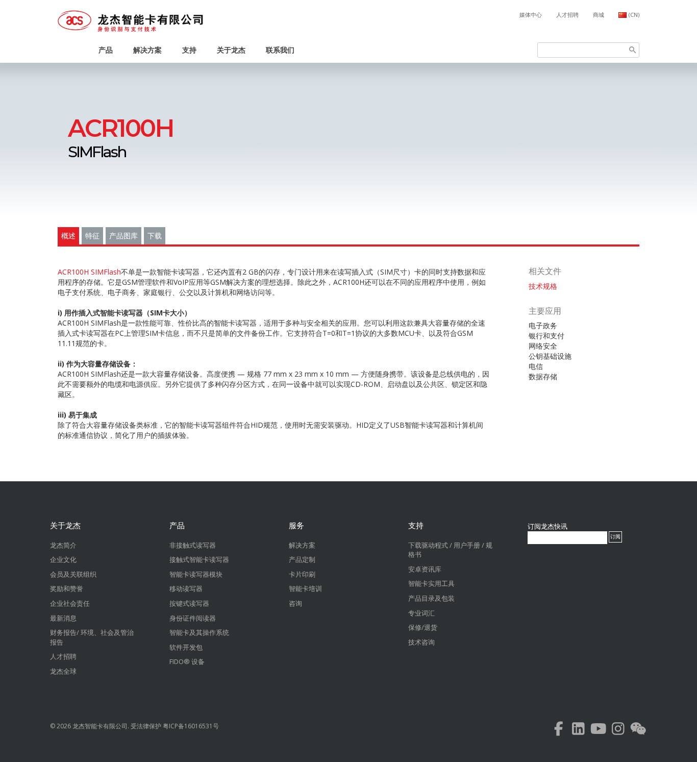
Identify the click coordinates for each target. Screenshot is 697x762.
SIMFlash (120, 139)
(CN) (634, 14)
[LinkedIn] (578, 731)
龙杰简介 (63, 545)
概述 (68, 235)
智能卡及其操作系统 (199, 632)
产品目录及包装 (431, 598)
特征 (92, 235)
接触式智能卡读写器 (199, 559)
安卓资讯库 (424, 569)
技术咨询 (421, 642)
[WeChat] (638, 731)
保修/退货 (422, 627)
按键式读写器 (189, 603)
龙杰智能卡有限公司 (100, 726)
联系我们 (280, 50)
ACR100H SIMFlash (89, 272)
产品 (105, 50)
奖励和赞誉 (66, 588)
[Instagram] (618, 731)
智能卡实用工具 (431, 583)
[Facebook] (558, 731)
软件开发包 (186, 647)
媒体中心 (530, 14)
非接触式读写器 (192, 545)
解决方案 (147, 50)
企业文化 (63, 559)
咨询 (295, 603)
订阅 (615, 536)
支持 (189, 50)
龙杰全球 (63, 671)
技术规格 (543, 286)
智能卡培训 (305, 588)
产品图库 (123, 235)
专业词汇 (421, 613)
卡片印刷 (302, 574)
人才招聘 (567, 14)
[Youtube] (598, 731)
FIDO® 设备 (187, 661)
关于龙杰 (231, 50)
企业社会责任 (70, 603)
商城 (598, 14)
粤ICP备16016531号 (191, 726)
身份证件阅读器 (192, 618)
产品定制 (302, 559)
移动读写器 (186, 588)
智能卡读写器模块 (195, 574)
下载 (154, 235)
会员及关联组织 (73, 574)
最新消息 (63, 618)
